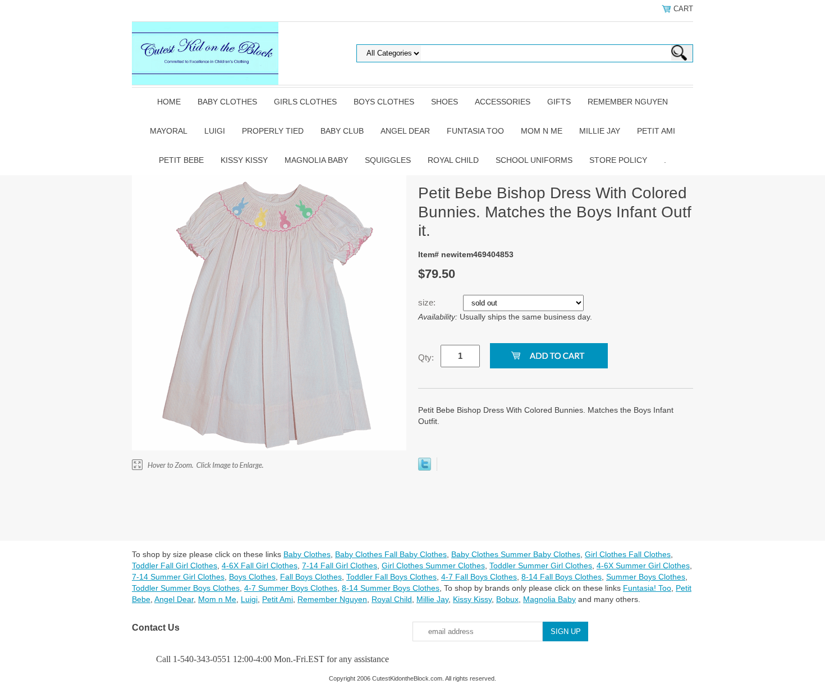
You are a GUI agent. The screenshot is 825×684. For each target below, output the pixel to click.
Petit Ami (656, 130)
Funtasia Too (475, 130)
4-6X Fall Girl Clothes (259, 565)
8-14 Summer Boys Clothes (390, 587)
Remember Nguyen (628, 101)
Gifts (559, 101)
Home (169, 101)
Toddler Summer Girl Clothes (540, 565)
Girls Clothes (305, 101)
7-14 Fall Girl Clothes (339, 565)
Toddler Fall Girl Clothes (174, 565)
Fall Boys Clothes (311, 576)
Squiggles (388, 160)
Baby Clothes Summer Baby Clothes (515, 554)
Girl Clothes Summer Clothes (433, 565)
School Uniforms (534, 160)
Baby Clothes (227, 101)
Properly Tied (273, 130)
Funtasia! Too (647, 587)
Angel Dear (405, 130)
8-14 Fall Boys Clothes (561, 576)
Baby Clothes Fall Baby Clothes (391, 554)
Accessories (502, 101)
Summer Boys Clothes (645, 576)
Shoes (444, 101)
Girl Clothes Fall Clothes (628, 554)
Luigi (214, 130)
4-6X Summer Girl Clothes (643, 565)
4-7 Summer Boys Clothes (290, 587)
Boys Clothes (384, 101)
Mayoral (168, 130)
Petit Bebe (181, 160)
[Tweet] (424, 467)
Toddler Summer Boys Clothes (186, 587)
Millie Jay (599, 130)
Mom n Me (541, 130)
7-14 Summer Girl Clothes (178, 576)
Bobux (507, 599)
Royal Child (453, 160)
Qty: (426, 357)
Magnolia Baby (316, 160)
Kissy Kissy (244, 160)
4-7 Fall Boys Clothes (479, 576)
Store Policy (618, 160)
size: (428, 302)
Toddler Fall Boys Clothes (391, 576)
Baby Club (342, 130)
